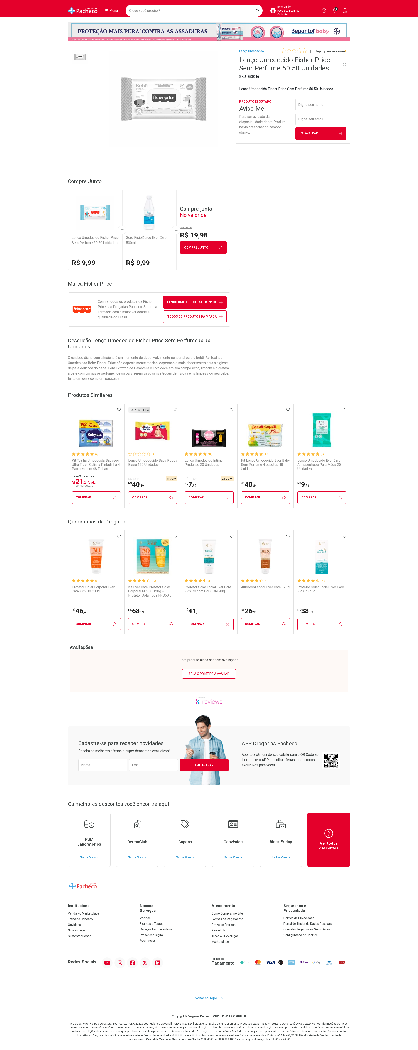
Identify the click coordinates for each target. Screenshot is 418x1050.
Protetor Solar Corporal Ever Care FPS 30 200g (93, 589)
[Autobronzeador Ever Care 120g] (265, 556)
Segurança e (294, 908)
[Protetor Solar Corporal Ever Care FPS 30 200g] (96, 556)
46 (80, 610)
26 (249, 610)
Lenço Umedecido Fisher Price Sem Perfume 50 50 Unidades (95, 240)
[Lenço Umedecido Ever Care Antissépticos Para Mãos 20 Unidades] (322, 430)
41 (192, 610)
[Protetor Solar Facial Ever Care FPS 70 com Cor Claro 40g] (209, 556)
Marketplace (220, 941)
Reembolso (219, 930)
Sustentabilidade (79, 936)
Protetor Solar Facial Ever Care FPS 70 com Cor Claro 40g (208, 589)
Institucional (79, 905)
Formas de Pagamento (227, 919)
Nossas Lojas (77, 930)
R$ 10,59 (191, 479)
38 (305, 610)
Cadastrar (309, 133)
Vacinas (145, 918)
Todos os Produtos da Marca (192, 316)
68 (136, 610)
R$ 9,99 (83, 262)
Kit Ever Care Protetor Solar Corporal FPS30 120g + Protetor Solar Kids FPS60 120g (149, 591)
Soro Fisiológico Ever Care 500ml (146, 240)
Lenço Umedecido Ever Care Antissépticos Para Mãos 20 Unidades (319, 464)
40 (136, 484)
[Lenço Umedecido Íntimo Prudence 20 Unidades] (209, 430)
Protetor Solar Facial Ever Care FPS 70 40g (320, 589)
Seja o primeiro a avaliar (209, 673)
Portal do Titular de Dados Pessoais (307, 923)
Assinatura (147, 940)
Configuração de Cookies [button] (300, 935)
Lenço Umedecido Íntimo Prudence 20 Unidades (204, 462)
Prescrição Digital (151, 935)
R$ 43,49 (134, 479)
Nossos (148, 908)
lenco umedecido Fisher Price (192, 302)
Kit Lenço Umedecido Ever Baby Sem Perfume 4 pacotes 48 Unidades (265, 464)
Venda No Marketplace (83, 913)
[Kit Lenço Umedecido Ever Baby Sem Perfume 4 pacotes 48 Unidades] (265, 430)
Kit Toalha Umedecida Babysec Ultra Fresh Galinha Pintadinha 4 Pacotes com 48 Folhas (96, 464)
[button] (80, 57)
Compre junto (196, 247)
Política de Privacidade (298, 918)
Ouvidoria (74, 924)
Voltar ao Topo (206, 998)
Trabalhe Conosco (80, 919)
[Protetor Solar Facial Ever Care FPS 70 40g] (322, 556)
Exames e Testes (151, 923)
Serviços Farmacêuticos (156, 929)
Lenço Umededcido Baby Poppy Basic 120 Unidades (152, 462)
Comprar (83, 497)
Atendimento (223, 905)
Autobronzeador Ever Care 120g (265, 587)
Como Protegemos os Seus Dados (306, 929)
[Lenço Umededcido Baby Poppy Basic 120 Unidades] (152, 430)
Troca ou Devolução (225, 936)
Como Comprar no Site (227, 913)
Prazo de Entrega (224, 924)
